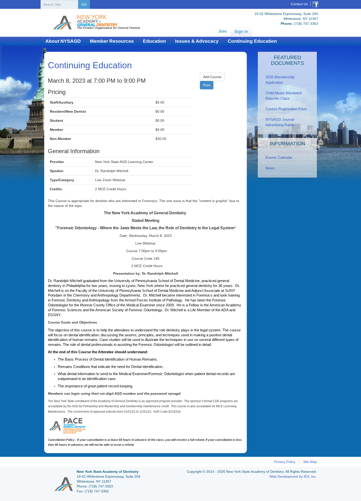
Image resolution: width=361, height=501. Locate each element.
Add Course (212, 77)
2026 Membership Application (279, 79)
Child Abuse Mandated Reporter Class (283, 95)
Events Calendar (278, 157)
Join (222, 31)
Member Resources (112, 41)
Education (154, 41)
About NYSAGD (63, 41)
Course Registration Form (286, 109)
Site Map (310, 462)
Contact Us (299, 4)
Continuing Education (252, 41)
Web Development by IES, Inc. (293, 476)
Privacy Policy (284, 462)
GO (84, 4)
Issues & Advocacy (197, 41)
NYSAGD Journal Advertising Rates (279, 122)
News (270, 168)
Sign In (241, 31)
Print (206, 85)
